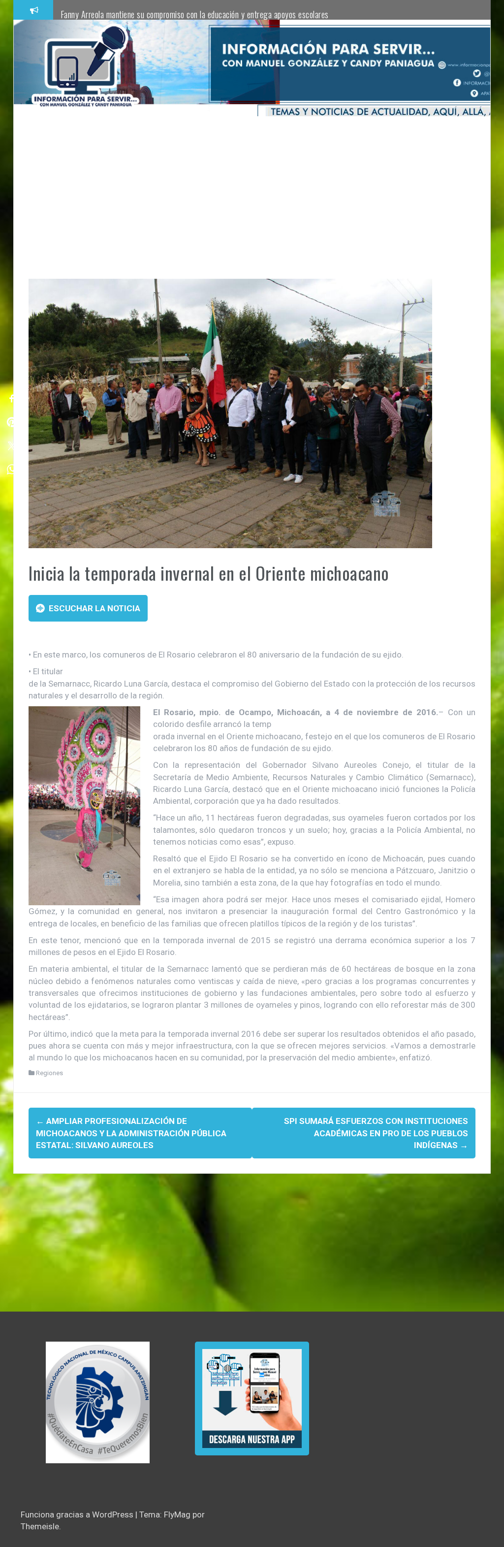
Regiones (49, 1073)
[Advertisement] (252, 205)
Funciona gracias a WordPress (78, 1514)
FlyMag (177, 1514)
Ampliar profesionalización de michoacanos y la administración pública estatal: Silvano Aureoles (131, 1133)
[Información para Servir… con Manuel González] (85, 67)
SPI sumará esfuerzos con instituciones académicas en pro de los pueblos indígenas (376, 1133)
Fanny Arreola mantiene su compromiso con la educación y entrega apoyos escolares (195, 14)
